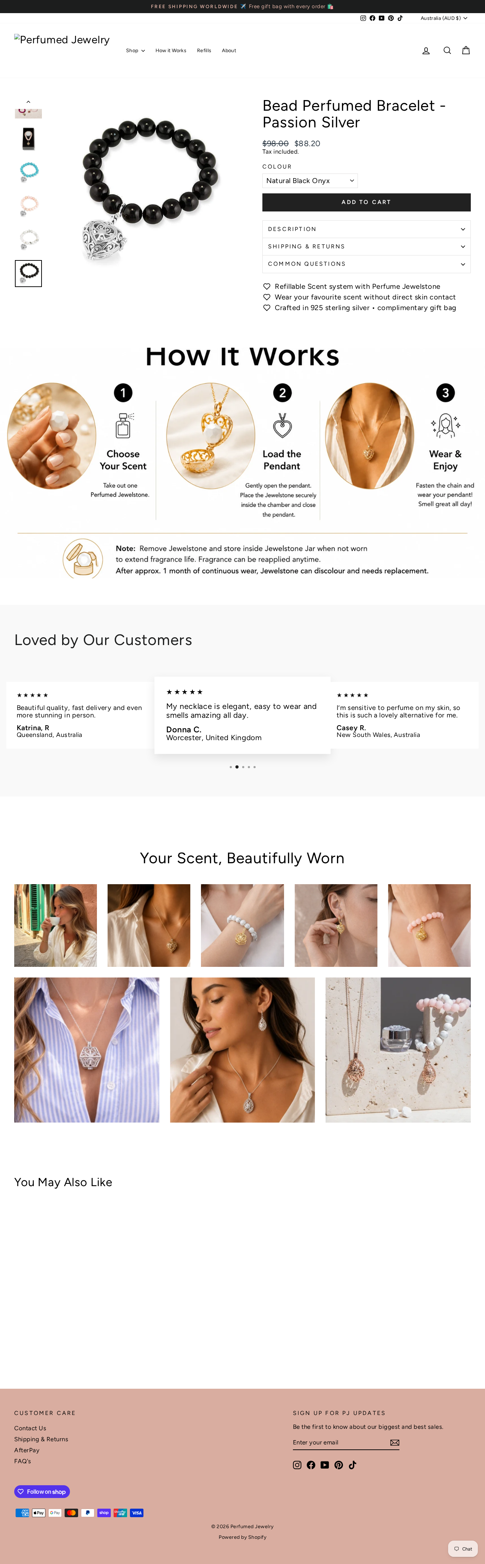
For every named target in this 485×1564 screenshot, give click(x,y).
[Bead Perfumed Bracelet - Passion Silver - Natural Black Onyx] (19, 1346)
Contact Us (30, 1428)
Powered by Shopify (242, 1537)
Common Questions (307, 263)
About (229, 51)
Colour (277, 167)
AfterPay (26, 1450)
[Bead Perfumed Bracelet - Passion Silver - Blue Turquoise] (28, 1346)
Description (292, 229)
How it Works (171, 51)
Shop (133, 51)
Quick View (68, 1306)
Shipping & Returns (307, 246)
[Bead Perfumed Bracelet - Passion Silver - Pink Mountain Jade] (38, 1346)
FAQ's (22, 1461)
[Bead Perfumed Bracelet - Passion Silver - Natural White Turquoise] (47, 1346)
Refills (204, 51)
